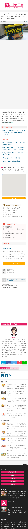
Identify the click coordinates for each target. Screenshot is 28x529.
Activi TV (14, 337)
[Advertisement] (14, 57)
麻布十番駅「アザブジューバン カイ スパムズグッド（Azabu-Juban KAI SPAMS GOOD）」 (14, 132)
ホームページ (6, 137)
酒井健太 (11, 280)
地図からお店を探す (12, 472)
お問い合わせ (13, 481)
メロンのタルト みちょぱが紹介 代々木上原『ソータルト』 (13, 153)
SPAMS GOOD (7, 248)
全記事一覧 (11, 501)
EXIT (8, 279)
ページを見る (13, 263)
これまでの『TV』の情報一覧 (12, 158)
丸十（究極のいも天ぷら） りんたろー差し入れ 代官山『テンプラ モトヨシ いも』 (13, 148)
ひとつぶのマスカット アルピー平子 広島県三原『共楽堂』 (13, 143)
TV (26, 21)
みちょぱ (12, 279)
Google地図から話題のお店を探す (12, 161)
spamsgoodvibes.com (6, 261)
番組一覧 (13, 478)
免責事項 (13, 484)
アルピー (17, 279)
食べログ (14, 198)
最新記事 (13, 475)
